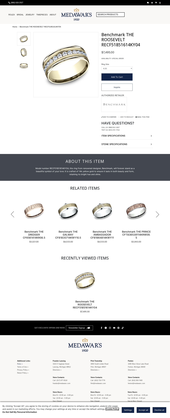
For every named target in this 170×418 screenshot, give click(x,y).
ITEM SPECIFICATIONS (113, 135)
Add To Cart (117, 77)
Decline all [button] (159, 410)
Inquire (117, 87)
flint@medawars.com (98, 383)
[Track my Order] (148, 3)
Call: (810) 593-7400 (135, 380)
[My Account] (160, 3)
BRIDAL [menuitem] (20, 15)
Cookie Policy (112, 409)
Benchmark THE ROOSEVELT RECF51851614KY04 (40, 27)
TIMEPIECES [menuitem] (42, 15)
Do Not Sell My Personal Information (19, 412)
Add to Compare (109, 117)
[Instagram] (110, 328)
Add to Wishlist (127, 117)
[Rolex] (152, 14)
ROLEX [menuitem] (11, 15)
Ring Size (105, 64)
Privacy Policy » (23, 370)
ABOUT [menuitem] (53, 15)
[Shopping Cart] (156, 3)
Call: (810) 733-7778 (98, 380)
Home (14, 27)
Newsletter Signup (77, 328)
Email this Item (143, 117)
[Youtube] (114, 328)
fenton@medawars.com (136, 383)
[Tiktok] (123, 328)
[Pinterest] (118, 328)
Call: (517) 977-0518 (60, 380)
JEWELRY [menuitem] (30, 15)
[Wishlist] (152, 3)
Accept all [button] (143, 410)
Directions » (57, 370)
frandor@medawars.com (61, 383)
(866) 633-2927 (114, 127)
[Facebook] (101, 328)
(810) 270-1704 (114, 130)
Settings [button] (128, 410)
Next (157, 214)
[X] (106, 328)
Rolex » (20, 364)
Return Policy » (22, 373)
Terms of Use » (22, 367)
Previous (12, 214)
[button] (23, 39)
